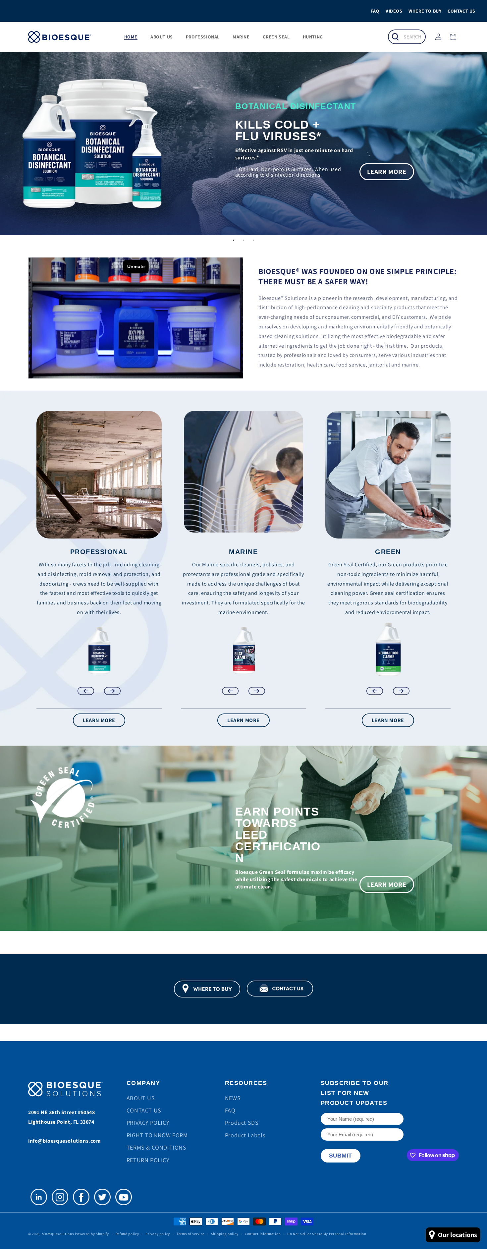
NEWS (233, 1098)
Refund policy (127, 1233)
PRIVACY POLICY (148, 1122)
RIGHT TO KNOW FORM (157, 1135)
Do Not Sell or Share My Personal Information (326, 1233)
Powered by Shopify (92, 1233)
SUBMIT (340, 1155)
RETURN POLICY (148, 1160)
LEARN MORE (99, 720)
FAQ (375, 11)
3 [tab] (253, 240)
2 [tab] (243, 240)
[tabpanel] (243, 838)
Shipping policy (225, 1233)
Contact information (263, 1233)
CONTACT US (461, 11)
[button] (405, 36)
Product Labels (245, 1135)
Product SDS (242, 1122)
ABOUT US (141, 1098)
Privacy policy (157, 1233)
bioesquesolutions (58, 1233)
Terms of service (190, 1233)
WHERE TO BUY (424, 11)
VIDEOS (394, 11)
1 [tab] (233, 240)
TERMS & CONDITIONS (157, 1147)
